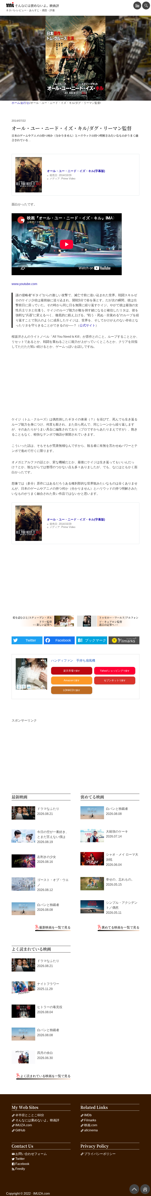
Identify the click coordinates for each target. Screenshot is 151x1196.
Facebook (22, 1164)
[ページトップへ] (134, 1189)
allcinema (91, 1130)
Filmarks (90, 1120)
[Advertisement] (75, 383)
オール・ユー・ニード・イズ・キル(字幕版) (76, 171)
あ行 (23, 102)
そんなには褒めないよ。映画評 (37, 5)
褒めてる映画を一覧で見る (120, 927)
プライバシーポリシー (100, 1154)
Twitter (20, 1158)
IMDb (88, 1115)
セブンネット (111, 680)
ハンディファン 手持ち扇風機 (73, 660)
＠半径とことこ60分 (29, 1115)
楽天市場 (68, 670)
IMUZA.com (23, 1125)
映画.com (90, 1125)
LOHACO (68, 690)
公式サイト (87, 325)
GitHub (20, 1130)
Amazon (68, 680)
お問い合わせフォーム (31, 1154)
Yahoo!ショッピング (111, 670)
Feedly (20, 1168)
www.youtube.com (24, 284)
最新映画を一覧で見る (55, 927)
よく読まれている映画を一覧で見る (45, 1076)
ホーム (16, 102)
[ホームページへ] (145, 1189)
